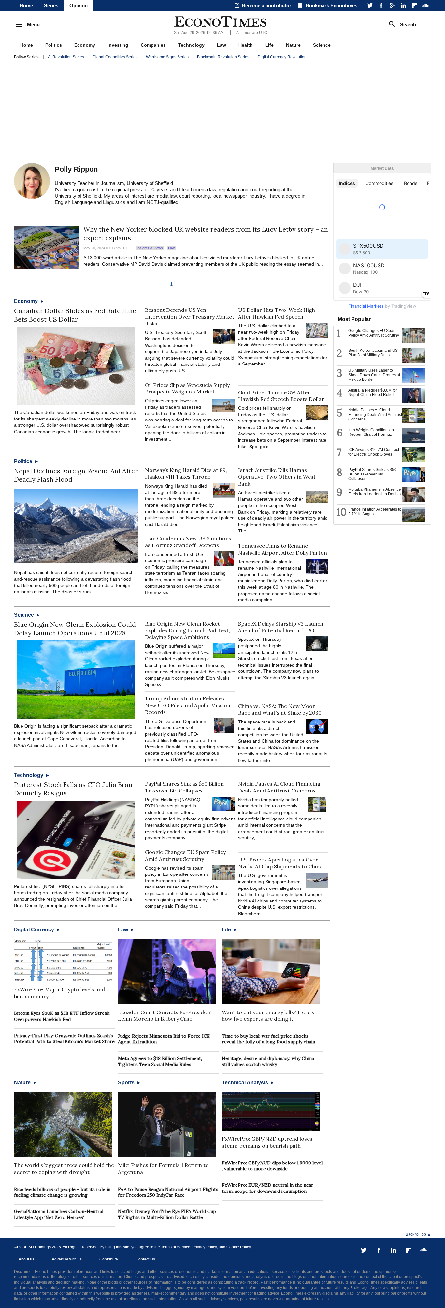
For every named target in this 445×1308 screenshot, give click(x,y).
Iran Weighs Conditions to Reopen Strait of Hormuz (371, 432)
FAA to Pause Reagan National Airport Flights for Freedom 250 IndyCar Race (168, 1192)
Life (269, 45)
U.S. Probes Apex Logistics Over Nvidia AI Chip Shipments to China (280, 863)
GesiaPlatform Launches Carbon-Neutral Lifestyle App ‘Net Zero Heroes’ (58, 1214)
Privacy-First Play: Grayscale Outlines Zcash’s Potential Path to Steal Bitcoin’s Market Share (64, 1038)
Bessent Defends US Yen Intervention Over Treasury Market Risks (189, 317)
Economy (84, 45)
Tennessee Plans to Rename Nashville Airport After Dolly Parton (282, 549)
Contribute (108, 1259)
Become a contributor (266, 5)
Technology (191, 45)
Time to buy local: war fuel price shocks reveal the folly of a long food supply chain (268, 1039)
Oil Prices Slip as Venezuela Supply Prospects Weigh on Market (187, 388)
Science (322, 45)
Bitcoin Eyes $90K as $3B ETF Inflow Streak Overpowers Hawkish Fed (61, 1016)
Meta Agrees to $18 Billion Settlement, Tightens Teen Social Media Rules (160, 1061)
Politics (53, 45)
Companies (153, 45)
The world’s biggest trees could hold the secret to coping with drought (64, 1168)
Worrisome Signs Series (167, 57)
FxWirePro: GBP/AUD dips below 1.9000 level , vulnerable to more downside (272, 1166)
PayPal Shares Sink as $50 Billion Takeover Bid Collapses (184, 787)
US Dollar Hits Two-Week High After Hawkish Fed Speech (276, 313)
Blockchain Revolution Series (223, 57)
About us (26, 1259)
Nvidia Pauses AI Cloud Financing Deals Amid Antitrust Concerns (279, 787)
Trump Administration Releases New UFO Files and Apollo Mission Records (187, 705)
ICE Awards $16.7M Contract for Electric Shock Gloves (373, 452)
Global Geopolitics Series (115, 57)
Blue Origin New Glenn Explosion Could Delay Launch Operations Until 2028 (75, 628)
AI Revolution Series (66, 57)
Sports (127, 1082)
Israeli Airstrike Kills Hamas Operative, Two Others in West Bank (277, 477)
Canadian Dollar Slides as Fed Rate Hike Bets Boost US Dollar (75, 315)
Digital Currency (34, 929)
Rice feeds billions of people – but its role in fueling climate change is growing (62, 1192)
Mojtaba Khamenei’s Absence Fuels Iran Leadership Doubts (374, 491)
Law (221, 45)
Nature (293, 45)
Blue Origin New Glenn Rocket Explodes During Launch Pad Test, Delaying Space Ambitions (187, 630)
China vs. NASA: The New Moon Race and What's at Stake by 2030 (280, 709)
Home (26, 5)
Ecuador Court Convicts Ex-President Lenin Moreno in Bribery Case (165, 1015)
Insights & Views (150, 248)
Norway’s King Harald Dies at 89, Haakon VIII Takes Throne (186, 473)
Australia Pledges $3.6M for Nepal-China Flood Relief (372, 392)
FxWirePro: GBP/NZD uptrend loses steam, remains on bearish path (267, 1142)
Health (245, 45)
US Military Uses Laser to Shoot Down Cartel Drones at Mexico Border (374, 375)
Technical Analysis (245, 1082)
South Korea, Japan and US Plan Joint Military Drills (373, 352)
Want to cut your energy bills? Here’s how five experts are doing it (268, 1015)
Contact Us (145, 1259)
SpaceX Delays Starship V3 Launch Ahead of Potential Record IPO (280, 627)
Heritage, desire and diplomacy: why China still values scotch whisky (268, 1061)
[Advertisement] (222, 112)
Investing (118, 45)
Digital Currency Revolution (282, 57)
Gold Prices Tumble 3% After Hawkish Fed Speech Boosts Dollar (281, 396)
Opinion (78, 5)
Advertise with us (67, 1259)
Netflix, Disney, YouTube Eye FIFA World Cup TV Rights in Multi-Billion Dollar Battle (167, 1214)
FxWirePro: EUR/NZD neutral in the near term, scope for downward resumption (267, 1188)
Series (51, 5)
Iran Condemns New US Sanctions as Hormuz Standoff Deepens (188, 541)
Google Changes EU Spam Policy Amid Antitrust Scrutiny (185, 855)
